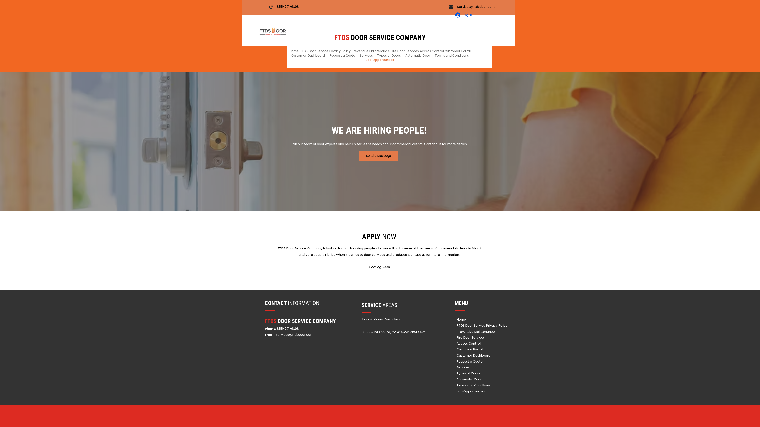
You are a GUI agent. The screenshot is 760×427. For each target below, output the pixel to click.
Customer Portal (470, 349)
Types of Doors (468, 373)
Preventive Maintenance (476, 331)
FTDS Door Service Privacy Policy (482, 325)
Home (461, 319)
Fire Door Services (471, 337)
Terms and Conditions (474, 385)
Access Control (469, 343)
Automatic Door (469, 379)
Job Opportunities (471, 391)
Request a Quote (470, 361)
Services (463, 367)
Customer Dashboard (473, 355)
